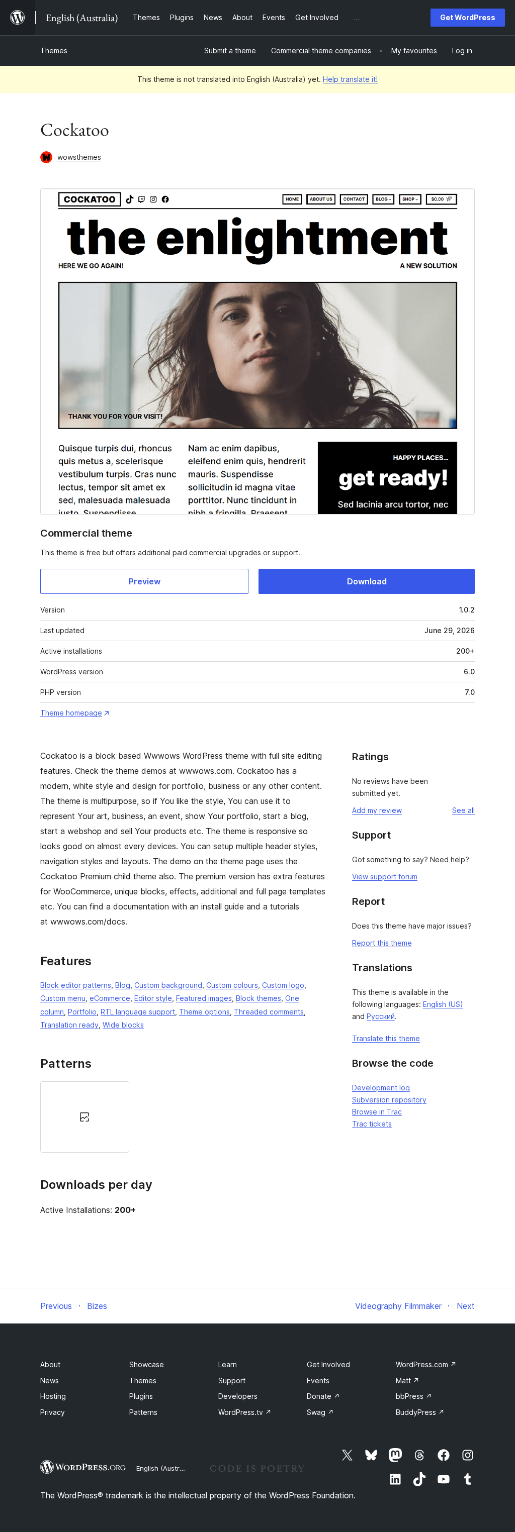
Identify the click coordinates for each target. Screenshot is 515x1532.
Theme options (204, 1011)
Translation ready (69, 1024)
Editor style (153, 998)
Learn (227, 1364)
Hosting (53, 1396)
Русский (381, 1016)
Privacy (52, 1412)
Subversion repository (389, 1099)
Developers (238, 1396)
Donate (323, 1396)
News (49, 1380)
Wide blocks (123, 1024)
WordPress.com (426, 1364)
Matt (407, 1380)
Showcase (146, 1364)
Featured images (204, 998)
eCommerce (110, 998)
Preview (144, 581)
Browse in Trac (377, 1111)
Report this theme (382, 943)
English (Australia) (164, 1468)
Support (231, 1380)
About (50, 1364)
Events (318, 1380)
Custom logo (283, 985)
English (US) (443, 1004)
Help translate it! (350, 79)
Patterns (143, 1412)
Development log (381, 1087)
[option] (84, 1117)
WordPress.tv (245, 1412)
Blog (122, 985)
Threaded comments (269, 1011)
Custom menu (62, 998)
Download (367, 581)
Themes (53, 50)
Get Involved (328, 1364)
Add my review (377, 810)
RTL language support (138, 1011)
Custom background (168, 985)
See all (463, 810)
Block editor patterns (75, 985)
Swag (320, 1412)
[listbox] (183, 1117)
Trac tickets (372, 1123)
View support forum (384, 876)
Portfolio (82, 1011)
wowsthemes (79, 157)
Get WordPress (467, 17)
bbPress (414, 1396)
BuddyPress (420, 1412)
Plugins (141, 1396)
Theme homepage (71, 712)
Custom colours (232, 985)
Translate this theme (386, 1038)
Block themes (258, 998)
